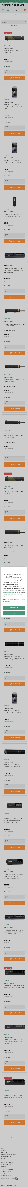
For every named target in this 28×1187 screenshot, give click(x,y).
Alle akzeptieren (14, 613)
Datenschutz (22, 599)
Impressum (7, 601)
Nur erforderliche (14, 607)
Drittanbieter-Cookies (8, 592)
